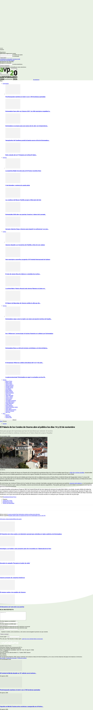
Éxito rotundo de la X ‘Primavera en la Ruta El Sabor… (21, 155)
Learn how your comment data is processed (32, 638)
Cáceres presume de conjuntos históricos (12, 577)
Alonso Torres (8, 381)
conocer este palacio (76, 483)
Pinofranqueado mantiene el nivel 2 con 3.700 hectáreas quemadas (25, 97)
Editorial (7, 415)
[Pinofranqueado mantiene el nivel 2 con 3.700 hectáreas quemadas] (12, 94)
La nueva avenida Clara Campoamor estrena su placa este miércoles (23, 514)
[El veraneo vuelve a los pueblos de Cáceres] (7, 589)
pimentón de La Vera (8, 502)
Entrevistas (8, 416)
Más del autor (17, 519)
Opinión (4, 380)
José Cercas (8, 399)
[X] (7, 507)
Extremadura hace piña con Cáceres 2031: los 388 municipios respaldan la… (27, 111)
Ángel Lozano (8, 382)
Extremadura (6, 83)
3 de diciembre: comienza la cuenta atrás (17, 185)
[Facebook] (2, 507)
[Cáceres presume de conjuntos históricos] (7, 575)
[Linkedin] (17, 507)
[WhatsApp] (22, 507)
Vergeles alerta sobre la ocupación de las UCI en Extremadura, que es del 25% (26, 515)
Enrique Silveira (9, 391)
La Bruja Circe (8, 404)
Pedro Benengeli (9, 403)
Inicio (1, 421)
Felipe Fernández (9, 392)
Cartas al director (9, 385)
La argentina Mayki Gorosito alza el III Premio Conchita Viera (23, 171)
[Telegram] (27, 507)
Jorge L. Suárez (9, 396)
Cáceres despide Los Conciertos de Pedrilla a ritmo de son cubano (25, 245)
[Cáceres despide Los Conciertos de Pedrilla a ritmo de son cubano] (12, 242)
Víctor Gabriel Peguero (10, 409)
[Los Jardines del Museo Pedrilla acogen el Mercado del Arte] (12, 197)
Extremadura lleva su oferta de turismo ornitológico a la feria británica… (26, 348)
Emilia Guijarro (8, 390)
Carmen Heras (8, 383)
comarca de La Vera (7, 500)
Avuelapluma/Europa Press (9, 497)
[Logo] (1, 81)
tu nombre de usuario (18, 54)
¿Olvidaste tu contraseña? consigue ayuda (10, 59)
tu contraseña (16, 56)
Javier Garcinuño (9, 395)
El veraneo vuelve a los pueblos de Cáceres (13, 592)
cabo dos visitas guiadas (77, 472)
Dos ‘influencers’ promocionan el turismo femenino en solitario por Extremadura (29, 333)
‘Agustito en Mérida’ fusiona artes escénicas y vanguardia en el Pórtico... (21, 706)
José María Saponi (9, 402)
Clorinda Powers (9, 386)
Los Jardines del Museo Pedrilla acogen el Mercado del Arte (23, 200)
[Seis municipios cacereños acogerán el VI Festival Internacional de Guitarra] (12, 256)
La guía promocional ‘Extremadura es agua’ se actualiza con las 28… (25, 377)
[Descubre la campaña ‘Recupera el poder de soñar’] (7, 560)
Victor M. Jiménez (9, 411)
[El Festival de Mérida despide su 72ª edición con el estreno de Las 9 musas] (11, 670)
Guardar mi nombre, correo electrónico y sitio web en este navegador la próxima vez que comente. (24, 631)
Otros (4, 413)
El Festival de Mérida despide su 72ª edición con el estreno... (18, 673)
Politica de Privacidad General (7, 60)
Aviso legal (2, 658)
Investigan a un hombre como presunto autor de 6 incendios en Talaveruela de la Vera (25, 548)
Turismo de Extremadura (8, 503)
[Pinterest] (12, 507)
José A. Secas (8, 398)
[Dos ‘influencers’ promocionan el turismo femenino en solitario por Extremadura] (12, 331)
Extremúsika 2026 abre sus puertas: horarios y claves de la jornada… (25, 214)
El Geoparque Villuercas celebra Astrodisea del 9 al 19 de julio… (24, 362)
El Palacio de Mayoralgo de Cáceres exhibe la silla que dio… (23, 303)
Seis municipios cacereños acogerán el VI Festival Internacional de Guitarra (27, 259)
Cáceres (5, 157)
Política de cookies (22, 658)
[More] (31, 507)
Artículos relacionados (6, 519)
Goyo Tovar (8, 394)
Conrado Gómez (9, 387)
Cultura (4, 231)
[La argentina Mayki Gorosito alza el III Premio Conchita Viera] (12, 168)
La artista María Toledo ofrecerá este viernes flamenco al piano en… (25, 288)
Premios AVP (8, 417)
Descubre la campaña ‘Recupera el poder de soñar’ (15, 563)
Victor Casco (8, 408)
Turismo (5, 305)
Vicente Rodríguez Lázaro (11, 407)
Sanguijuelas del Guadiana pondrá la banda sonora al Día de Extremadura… (27, 140)
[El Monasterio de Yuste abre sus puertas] (7, 604)
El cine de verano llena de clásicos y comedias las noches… (22, 274)
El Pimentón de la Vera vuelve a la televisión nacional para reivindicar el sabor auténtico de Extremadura (31, 534)
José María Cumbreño (10, 400)
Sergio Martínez (9, 405)
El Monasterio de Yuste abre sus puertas (12, 607)
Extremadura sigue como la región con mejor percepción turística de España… (28, 319)
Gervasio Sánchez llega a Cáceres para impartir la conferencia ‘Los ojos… (27, 229)
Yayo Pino (7, 412)
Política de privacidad (11, 658)
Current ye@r (3, 636)
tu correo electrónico (17, 64)
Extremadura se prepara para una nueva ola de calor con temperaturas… (26, 126)
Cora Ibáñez (8, 389)
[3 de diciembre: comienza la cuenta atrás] (12, 182)
